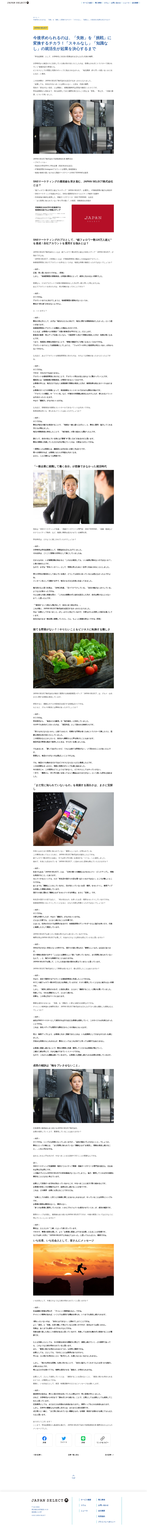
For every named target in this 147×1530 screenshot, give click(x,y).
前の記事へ (38, 1455)
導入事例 (98, 3)
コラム (106, 3)
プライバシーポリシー (106, 1522)
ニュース (126, 3)
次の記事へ (109, 1455)
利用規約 (101, 1516)
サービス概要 (86, 1500)
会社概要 (135, 3)
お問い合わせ (116, 3)
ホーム (35, 17)
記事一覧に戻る (73, 1455)
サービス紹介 (88, 3)
